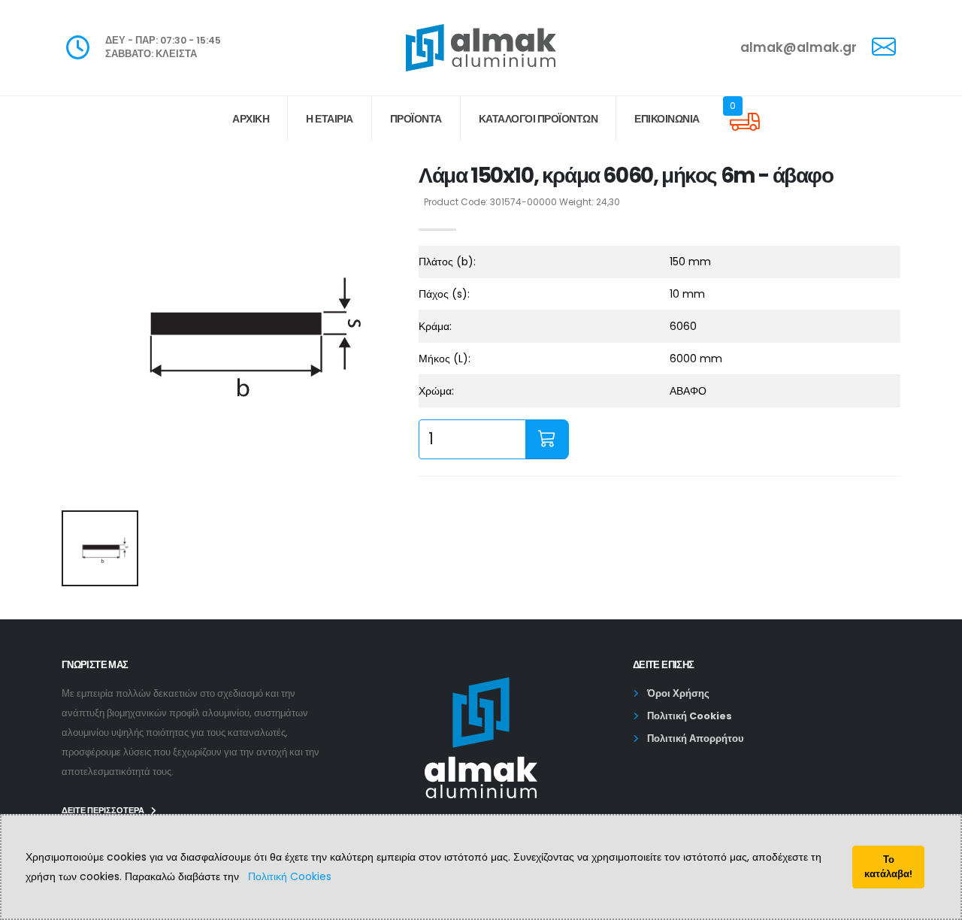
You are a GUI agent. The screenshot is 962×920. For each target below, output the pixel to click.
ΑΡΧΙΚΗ (250, 118)
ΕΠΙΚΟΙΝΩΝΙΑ (667, 118)
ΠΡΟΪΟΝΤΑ (416, 118)
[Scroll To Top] (935, 903)
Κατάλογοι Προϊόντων (538, 118)
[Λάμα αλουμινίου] (231, 328)
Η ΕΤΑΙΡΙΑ (329, 118)
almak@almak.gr (798, 47)
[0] (745, 133)
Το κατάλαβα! (888, 866)
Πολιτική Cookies (289, 876)
